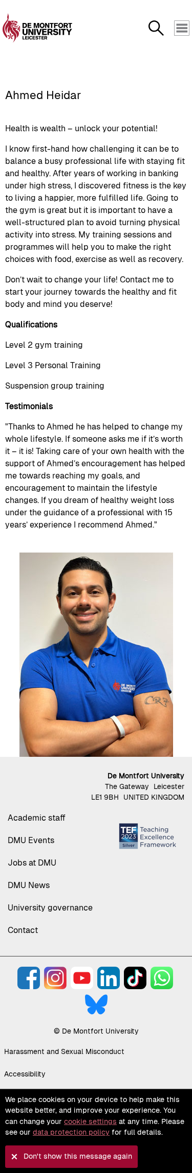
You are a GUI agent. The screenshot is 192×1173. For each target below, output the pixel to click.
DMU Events (31, 840)
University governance (50, 908)
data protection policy (71, 1132)
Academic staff (37, 818)
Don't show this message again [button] (78, 1156)
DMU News (29, 885)
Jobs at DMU (32, 863)
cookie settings (90, 1121)
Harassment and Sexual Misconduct (64, 1051)
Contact (23, 930)
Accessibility (25, 1074)
